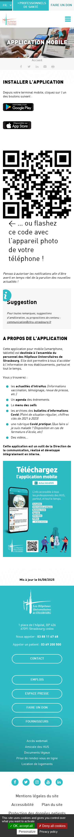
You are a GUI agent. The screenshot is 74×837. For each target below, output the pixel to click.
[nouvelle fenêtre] (18, 107)
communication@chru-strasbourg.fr (29, 322)
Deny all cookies (53, 826)
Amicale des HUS (37, 747)
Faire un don (61, 5)
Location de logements (37, 764)
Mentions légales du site (37, 795)
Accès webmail (37, 741)
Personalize (27, 831)
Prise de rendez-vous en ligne (37, 758)
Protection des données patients (37, 813)
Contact (37, 658)
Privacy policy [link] (48, 831)
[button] (45, 66)
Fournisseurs (37, 721)
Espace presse (37, 693)
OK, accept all (22, 826)
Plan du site (52, 804)
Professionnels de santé (33, 5)
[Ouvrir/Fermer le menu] (68, 19)
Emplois (37, 679)
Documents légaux (37, 752)
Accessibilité (22, 804)
